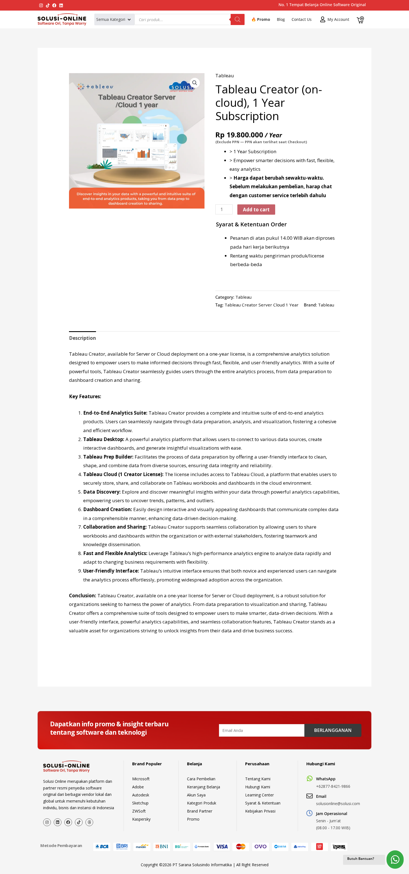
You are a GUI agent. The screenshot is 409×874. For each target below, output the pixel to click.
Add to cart (256, 209)
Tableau (224, 75)
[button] (113, 19)
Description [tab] (82, 338)
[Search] (238, 19)
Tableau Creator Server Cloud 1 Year (262, 305)
